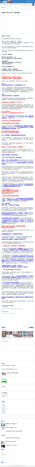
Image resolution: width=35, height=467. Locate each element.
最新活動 (15, 4)
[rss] (30, 1)
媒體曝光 (11, 4)
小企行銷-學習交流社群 (5, 396)
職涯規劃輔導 (3, 327)
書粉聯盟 (3, 397)
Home (2, 4)
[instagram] (29, 1)
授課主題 (19, 4)
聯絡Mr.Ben (3, 7)
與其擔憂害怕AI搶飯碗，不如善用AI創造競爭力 (6, 338)
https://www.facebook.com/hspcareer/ (8, 313)
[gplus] (28, 1)
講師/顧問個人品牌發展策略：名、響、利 (11, 369)
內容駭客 (3, 403)
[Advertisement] (17, 353)
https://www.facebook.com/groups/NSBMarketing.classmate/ (12, 308)
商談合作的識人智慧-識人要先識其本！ (11, 441)
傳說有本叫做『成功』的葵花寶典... (11, 365)
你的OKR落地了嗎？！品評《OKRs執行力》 (11, 445)
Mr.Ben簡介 (6, 4)
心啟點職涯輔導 (4, 395)
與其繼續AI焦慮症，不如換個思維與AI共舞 (11, 423)
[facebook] (26, 1)
